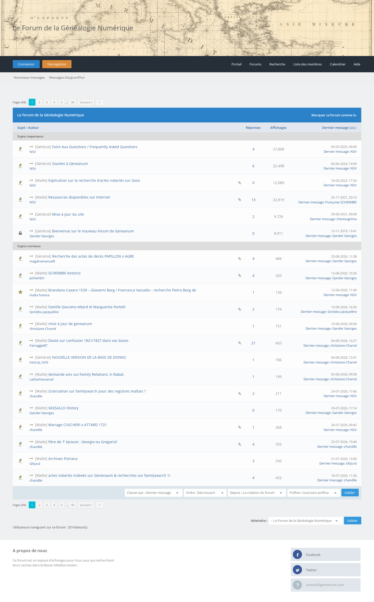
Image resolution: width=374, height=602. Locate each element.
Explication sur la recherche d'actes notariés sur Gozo (94, 180)
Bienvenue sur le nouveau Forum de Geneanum (93, 231)
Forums (255, 64)
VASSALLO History (63, 407)
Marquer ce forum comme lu (333, 115)
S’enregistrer (56, 64)
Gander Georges (42, 236)
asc (352, 127)
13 (253, 199)
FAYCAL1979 (39, 362)
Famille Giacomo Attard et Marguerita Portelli (86, 306)
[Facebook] (297, 555)
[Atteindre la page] (99, 102)
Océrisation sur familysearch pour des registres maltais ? (97, 391)
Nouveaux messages (29, 77)
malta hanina (39, 295)
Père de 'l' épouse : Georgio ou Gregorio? (82, 441)
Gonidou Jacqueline (44, 312)
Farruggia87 (38, 345)
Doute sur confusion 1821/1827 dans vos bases (88, 340)
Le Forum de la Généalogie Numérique (73, 27)
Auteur (33, 127)
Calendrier (338, 64)
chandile (36, 396)
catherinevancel (41, 379)
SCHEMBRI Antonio (64, 273)
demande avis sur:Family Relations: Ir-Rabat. (86, 374)
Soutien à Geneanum (70, 163)
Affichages (278, 127)
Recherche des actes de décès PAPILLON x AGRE (93, 256)
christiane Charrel (43, 328)
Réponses (253, 127)
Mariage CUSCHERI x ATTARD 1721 (77, 424)
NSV (33, 151)
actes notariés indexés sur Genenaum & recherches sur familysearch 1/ (109, 475)
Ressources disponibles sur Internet (79, 197)
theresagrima (347, 219)
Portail (236, 64)
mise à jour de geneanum (70, 323)
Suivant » (86, 102)
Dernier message (335, 127)
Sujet (21, 127)
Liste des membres (307, 64)
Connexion (26, 64)
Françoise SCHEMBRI (341, 202)
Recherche (277, 64)
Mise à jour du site (68, 214)
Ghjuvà (35, 463)
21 (253, 343)
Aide (357, 64)
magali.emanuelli (42, 261)
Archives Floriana (63, 458)
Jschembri (37, 278)
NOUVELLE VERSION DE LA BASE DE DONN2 (89, 357)
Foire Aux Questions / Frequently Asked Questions (94, 146)
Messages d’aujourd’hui (66, 77)
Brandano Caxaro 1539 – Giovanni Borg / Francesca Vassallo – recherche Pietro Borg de (122, 290)
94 (72, 102)
